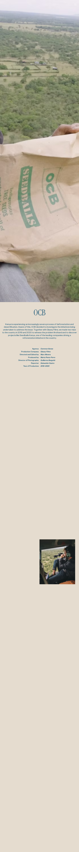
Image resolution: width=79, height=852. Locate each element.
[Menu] (75, 4)
